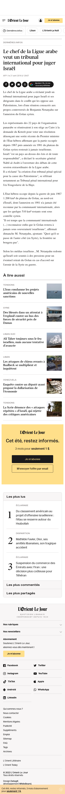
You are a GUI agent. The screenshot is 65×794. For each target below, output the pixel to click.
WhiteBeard (25, 783)
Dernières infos (14, 30)
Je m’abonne (32, 459)
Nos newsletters (11, 631)
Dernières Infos (13, 42)
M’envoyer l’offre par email (32, 468)
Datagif (14, 781)
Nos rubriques (10, 624)
